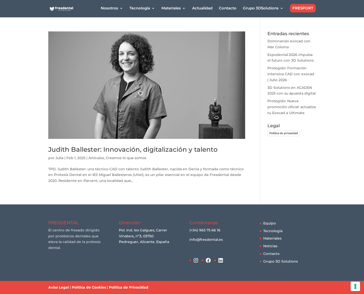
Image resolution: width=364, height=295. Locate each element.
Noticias (270, 246)
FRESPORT (302, 8)
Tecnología (273, 231)
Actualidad (202, 8)
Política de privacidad (283, 133)
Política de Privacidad (128, 287)
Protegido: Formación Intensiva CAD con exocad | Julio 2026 (290, 74)
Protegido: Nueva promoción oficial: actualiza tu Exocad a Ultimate (291, 107)
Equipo (269, 223)
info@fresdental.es (206, 239)
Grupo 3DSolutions (261, 8)
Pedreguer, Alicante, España (144, 242)
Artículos (96, 158)
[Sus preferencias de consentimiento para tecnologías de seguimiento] (355, 286)
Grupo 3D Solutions (280, 261)
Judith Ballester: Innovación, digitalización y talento (133, 149)
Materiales (272, 238)
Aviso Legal (58, 287)
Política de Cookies (89, 287)
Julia (59, 158)
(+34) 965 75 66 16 (204, 230)
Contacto (227, 8)
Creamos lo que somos (126, 158)
